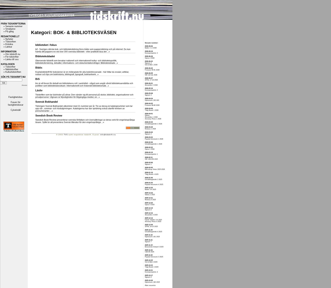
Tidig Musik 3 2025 (151, 267)
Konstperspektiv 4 (151, 272)
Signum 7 (148, 242)
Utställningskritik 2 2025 (153, 179)
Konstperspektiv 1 (151, 154)
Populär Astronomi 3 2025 (154, 257)
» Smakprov (9, 29)
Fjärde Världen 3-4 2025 (153, 220)
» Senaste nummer (12, 26)
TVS (66, 135)
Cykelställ (16, 110)
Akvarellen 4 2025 (151, 215)
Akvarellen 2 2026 (151, 85)
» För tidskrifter (11, 56)
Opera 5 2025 (149, 204)
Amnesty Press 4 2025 (153, 221)
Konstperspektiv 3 (151, 53)
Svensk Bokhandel (46, 101)
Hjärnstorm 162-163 (152, 100)
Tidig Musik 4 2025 (151, 174)
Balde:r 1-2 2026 (151, 48)
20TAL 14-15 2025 (151, 226)
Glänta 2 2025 (150, 195)
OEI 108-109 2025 (151, 159)
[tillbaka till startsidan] (86, 19)
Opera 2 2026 (149, 58)
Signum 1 (148, 164)
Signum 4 (148, 63)
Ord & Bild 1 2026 (151, 65)
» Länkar (7, 46)
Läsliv (38, 90)
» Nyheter (8, 39)
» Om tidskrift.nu (11, 54)
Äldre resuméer (150, 285)
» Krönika (8, 44)
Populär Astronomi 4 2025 (154, 184)
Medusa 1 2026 (150, 129)
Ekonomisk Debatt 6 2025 (154, 247)
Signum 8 (148, 210)
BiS (37, 79)
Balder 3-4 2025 (150, 189)
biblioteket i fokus (46, 45)
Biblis (38, 67)
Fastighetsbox (15, 97)
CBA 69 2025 (149, 252)
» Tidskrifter (9, 66)
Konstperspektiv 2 (151, 90)
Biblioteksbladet (45, 56)
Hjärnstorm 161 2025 (152, 237)
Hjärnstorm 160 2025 (152, 282)
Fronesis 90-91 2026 (152, 70)
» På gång (8, 31)
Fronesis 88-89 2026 (152, 105)
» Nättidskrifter (10, 69)
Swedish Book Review (48, 115)
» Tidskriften (9, 41)
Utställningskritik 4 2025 (153, 232)
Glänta (147, 115)
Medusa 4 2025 (150, 199)
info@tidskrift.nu (108, 135)
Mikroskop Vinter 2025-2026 (155, 169)
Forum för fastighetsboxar (15, 103)
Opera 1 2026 (149, 149)
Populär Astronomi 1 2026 (154, 139)
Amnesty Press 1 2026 (153, 119)
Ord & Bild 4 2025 (151, 262)
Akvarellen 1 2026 (151, 117)
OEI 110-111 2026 (151, 75)
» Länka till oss (11, 59)
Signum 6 (148, 277)
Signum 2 (148, 134)
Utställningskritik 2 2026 (153, 124)
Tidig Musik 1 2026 (151, 110)
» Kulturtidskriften (12, 72)
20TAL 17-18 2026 (151, 80)
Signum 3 (148, 95)
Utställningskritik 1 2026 (153, 144)
